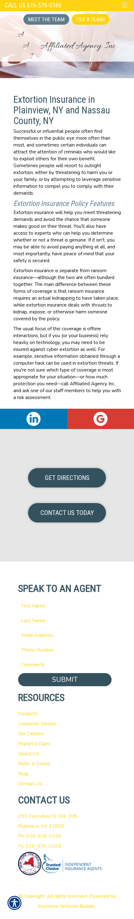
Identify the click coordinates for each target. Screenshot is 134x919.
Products (28, 713)
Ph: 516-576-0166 (40, 836)
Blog (23, 773)
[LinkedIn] (33, 419)
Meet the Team (46, 19)
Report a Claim (34, 743)
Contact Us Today (67, 513)
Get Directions (67, 478)
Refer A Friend (34, 763)
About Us (28, 753)
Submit (65, 679)
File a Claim (90, 19)
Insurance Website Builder (66, 906)
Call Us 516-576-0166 (33, 5)
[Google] (100, 419)
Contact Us (30, 783)
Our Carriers (31, 733)
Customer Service (37, 723)
